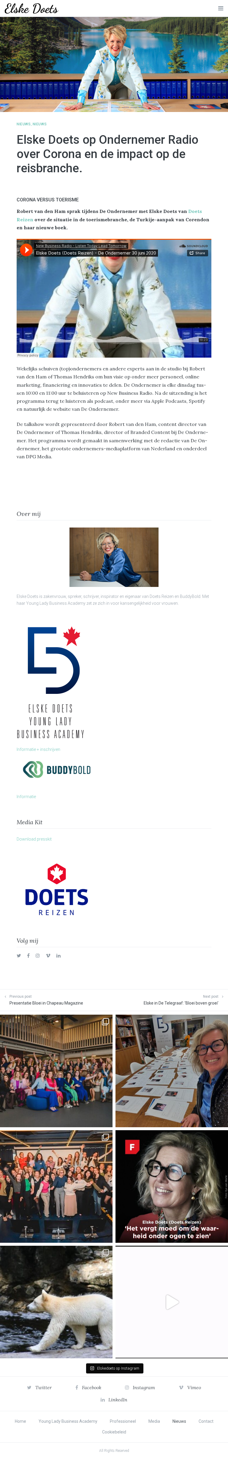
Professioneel (123, 1421)
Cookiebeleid (114, 1432)
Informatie (26, 796)
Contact (206, 1421)
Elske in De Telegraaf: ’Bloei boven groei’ (181, 1003)
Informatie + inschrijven (38, 749)
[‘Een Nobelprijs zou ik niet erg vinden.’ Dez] (56, 1186)
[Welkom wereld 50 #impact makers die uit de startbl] (171, 1071)
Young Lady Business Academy (68, 1421)
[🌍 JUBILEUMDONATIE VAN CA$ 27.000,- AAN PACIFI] (56, 1302)
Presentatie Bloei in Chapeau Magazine (46, 1003)
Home (20, 1421)
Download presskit (34, 839)
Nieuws (24, 124)
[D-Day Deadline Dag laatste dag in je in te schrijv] (171, 1302)
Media (154, 1421)
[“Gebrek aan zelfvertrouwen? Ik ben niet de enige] (56, 1071)
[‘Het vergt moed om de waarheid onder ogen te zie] (171, 1186)
